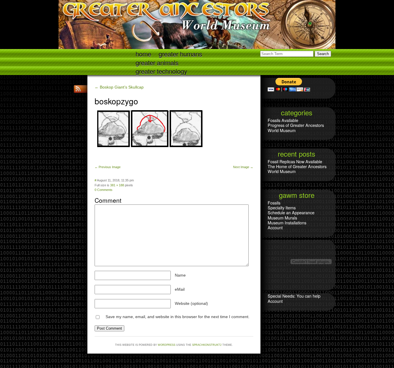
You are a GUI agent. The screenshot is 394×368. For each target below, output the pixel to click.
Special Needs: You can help (294, 296)
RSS (78, 89)
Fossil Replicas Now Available (295, 161)
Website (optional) (191, 303)
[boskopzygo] (149, 159)
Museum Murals (282, 218)
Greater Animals (157, 62)
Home (143, 53)
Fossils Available (283, 120)
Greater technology (161, 71)
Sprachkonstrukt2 (207, 344)
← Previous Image (108, 167)
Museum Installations (287, 222)
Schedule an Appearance (291, 212)
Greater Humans (180, 53)
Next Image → (243, 167)
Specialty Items (282, 207)
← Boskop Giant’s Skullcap (119, 87)
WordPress (166, 344)
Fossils (274, 203)
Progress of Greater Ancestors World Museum (296, 127)
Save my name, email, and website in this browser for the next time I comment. (177, 316)
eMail (180, 289)
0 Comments (103, 189)
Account (275, 227)
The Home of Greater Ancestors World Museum (297, 168)
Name (180, 275)
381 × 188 (117, 185)
